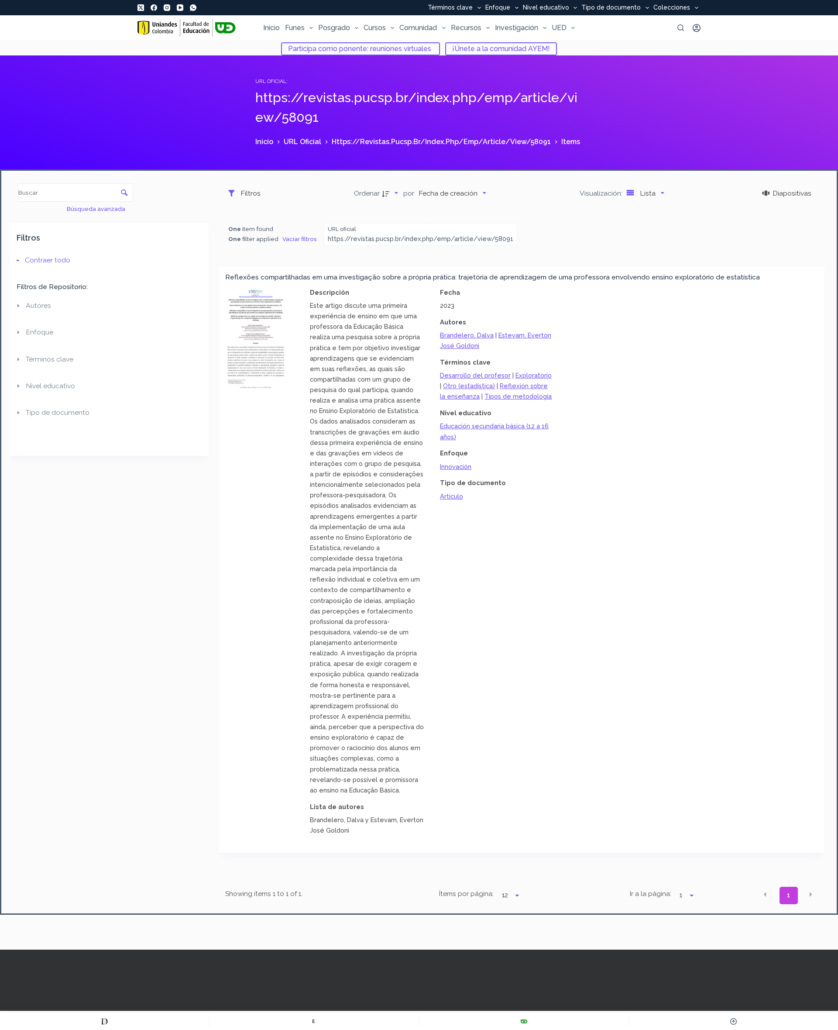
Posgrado (334, 28)
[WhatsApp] (193, 7)
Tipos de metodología (518, 396)
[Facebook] (154, 7)
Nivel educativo (546, 8)
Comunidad (418, 28)
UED (559, 28)
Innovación (455, 466)
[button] (765, 894)
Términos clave (450, 8)
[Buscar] (680, 27)
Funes (295, 28)
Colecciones (671, 8)
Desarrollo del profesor (475, 375)
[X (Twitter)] (140, 7)
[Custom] (104, 1021)
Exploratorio (533, 375)
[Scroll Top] (733, 1021)
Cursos (375, 28)
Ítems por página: (466, 894)
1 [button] (788, 895)
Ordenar (367, 193)
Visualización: (602, 193)
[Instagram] (167, 7)
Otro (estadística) (469, 385)
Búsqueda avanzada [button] (97, 208)
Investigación (516, 28)
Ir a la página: (650, 894)
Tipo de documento (611, 8)
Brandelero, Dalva (467, 335)
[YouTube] (180, 7)
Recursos (466, 28)
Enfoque (497, 8)
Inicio (271, 28)
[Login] (697, 28)
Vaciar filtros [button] (299, 238)
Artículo (451, 496)
